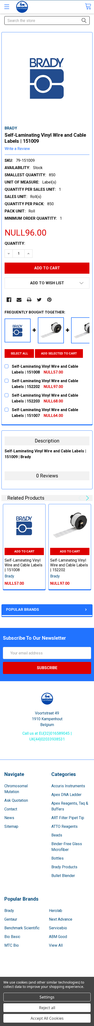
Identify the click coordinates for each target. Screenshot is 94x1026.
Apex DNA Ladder (66, 794)
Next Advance (60, 919)
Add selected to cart (59, 353)
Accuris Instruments (68, 786)
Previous (81, 498)
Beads (56, 835)
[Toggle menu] (6, 6)
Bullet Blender (63, 875)
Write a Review (17, 148)
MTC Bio (11, 945)
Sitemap (11, 826)
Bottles (57, 858)
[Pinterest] (49, 299)
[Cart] (88, 6)
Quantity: (15, 243)
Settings (47, 997)
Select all (19, 353)
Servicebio (58, 928)
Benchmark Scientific (22, 928)
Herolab (55, 910)
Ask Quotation (16, 800)
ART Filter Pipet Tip (67, 817)
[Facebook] (9, 299)
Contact (10, 809)
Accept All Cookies (47, 1018)
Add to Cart (24, 551)
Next (87, 498)
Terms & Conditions (47, 971)
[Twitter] (39, 299)
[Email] (19, 299)
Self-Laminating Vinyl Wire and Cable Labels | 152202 (69, 565)
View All (56, 945)
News (9, 817)
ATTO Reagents (64, 826)
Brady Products (64, 867)
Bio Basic (12, 936)
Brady (9, 910)
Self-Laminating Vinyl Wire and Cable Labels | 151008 (23, 565)
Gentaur (10, 919)
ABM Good (58, 936)
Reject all (47, 1007)
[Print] (29, 299)
